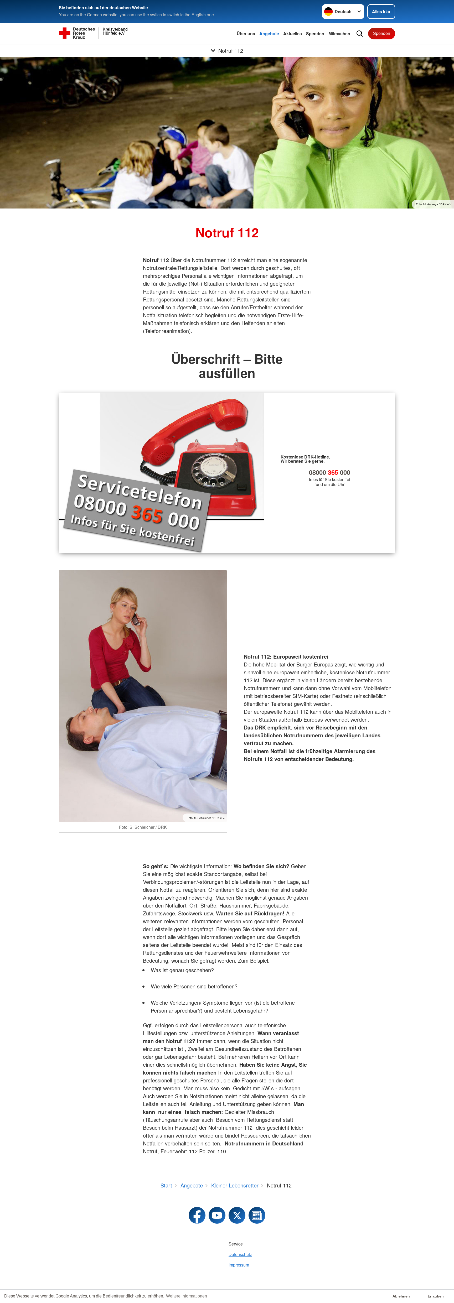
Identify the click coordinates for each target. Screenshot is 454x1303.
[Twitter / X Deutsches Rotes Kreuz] (237, 1215)
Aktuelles (292, 33)
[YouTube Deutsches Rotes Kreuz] (217, 1215)
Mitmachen (339, 33)
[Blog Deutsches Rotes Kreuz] (257, 1215)
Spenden (315, 33)
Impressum (239, 1265)
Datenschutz (240, 1254)
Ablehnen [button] (401, 1296)
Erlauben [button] (436, 1296)
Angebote (269, 33)
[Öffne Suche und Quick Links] (359, 33)
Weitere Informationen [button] (186, 1296)
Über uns (246, 33)
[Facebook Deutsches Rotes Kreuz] (197, 1215)
